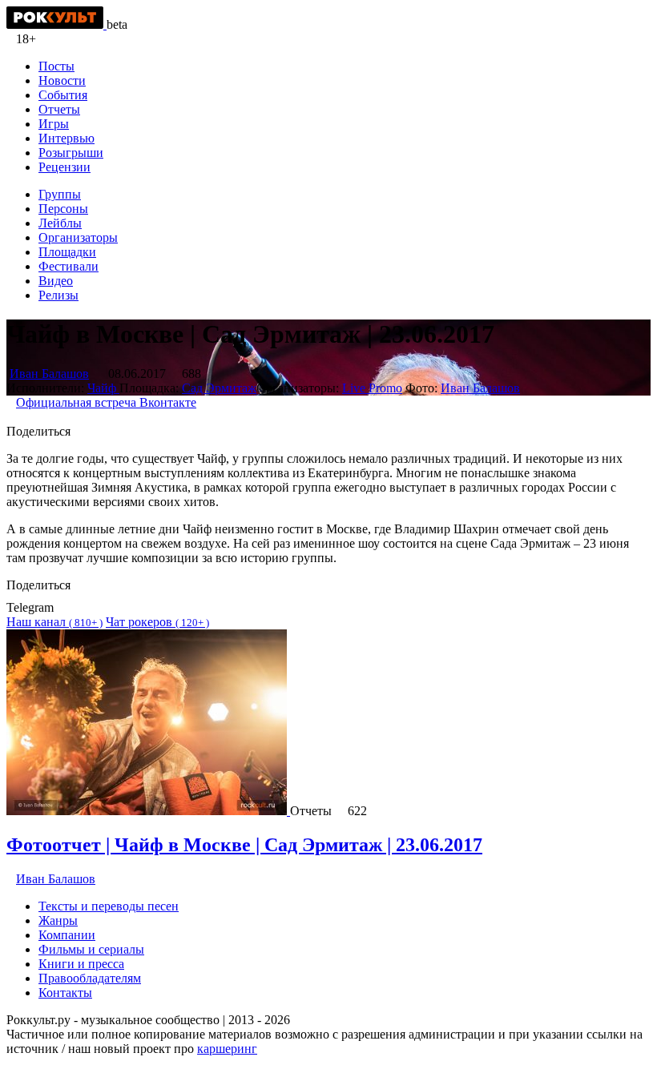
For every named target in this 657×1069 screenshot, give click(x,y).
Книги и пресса (81, 964)
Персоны (63, 208)
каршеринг (227, 1048)
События (62, 95)
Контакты (65, 992)
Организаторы (78, 237)
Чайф (103, 388)
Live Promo (372, 388)
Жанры (58, 920)
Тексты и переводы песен (108, 906)
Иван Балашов (49, 373)
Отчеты (59, 109)
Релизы (58, 295)
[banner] (56, 24)
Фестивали (68, 266)
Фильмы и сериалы (91, 949)
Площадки (67, 252)
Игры (53, 124)
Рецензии (64, 167)
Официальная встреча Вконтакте (106, 402)
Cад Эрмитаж (219, 388)
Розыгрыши (70, 152)
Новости (62, 80)
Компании (66, 935)
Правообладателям (89, 978)
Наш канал (54, 622)
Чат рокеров (157, 622)
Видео (55, 280)
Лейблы (60, 223)
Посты (56, 66)
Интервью (66, 138)
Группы (59, 194)
